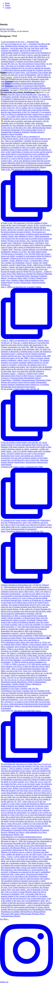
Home (7, 3)
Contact (8, 7)
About (7, 5)
